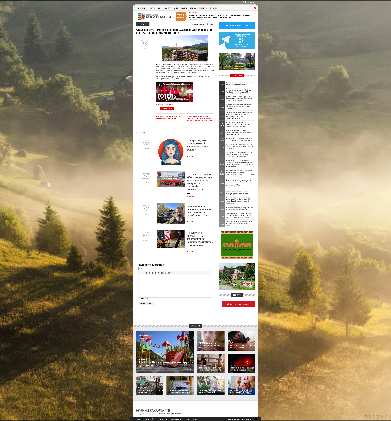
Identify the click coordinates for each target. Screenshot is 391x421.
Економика (202, 365)
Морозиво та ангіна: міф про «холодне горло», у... (241, 391)
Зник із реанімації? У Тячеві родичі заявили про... (209, 345)
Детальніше (191, 156)
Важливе (171, 387)
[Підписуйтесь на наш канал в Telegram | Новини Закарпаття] (237, 40)
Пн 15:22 (222, 98)
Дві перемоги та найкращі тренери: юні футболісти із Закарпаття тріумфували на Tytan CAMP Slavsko (239, 98)
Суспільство (203, 8)
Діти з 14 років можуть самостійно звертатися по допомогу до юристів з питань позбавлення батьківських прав (199, 118)
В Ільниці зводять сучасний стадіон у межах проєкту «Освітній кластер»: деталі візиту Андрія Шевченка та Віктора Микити (239, 200)
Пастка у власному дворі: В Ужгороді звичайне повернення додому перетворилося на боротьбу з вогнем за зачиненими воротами (240, 173)
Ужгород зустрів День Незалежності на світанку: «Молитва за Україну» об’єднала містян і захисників (239, 154)
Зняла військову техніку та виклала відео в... (242, 346)
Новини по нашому (142, 387)
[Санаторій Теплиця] (237, 276)
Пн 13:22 (222, 132)
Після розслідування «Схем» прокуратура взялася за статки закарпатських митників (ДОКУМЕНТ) (199, 181)
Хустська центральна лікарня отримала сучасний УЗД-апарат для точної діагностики (219, 16)
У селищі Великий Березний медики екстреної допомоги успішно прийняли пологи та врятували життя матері (239, 215)
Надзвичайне (142, 8)
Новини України (149, 419)
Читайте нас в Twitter (238, 26)
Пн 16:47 (222, 84)
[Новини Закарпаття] (155, 16)
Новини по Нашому (177, 419)
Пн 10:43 (222, 183)
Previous (252, 13)
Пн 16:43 (222, 91)
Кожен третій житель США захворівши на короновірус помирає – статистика (200, 238)
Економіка (193, 8)
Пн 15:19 (222, 106)
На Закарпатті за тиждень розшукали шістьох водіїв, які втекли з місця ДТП (239, 139)
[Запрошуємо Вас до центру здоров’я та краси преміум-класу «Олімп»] (237, 245)
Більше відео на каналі (239, 304)
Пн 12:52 (222, 154)
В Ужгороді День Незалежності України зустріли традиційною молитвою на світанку (239, 223)
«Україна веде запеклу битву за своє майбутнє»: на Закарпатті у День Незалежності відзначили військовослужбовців (239, 115)
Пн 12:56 (222, 146)
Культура (168, 8)
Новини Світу (163, 419)
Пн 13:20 (222, 139)
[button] (140, 273)
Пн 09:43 (222, 201)
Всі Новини (213, 8)
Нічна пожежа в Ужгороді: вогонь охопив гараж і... (242, 369)
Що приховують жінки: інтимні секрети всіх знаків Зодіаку (198, 145)
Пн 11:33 (222, 163)
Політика (152, 8)
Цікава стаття (167, 108)
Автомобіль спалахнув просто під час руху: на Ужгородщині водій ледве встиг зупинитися (240, 146)
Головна (137, 419)
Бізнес (160, 8)
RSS (188, 419)
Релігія (200, 387)
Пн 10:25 (222, 192)
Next (254, 13)
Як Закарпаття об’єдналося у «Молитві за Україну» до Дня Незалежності (239, 208)
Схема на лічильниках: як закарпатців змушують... (181, 391)
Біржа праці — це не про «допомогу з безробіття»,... (211, 369)
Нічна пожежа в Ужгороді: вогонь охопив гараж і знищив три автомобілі (240, 84)
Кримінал (184, 8)
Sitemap (195, 419)
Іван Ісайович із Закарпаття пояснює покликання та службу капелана (199, 210)
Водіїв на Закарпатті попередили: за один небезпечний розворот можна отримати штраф (238, 106)
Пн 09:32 (222, 208)
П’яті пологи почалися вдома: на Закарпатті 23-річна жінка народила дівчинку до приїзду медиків (238, 124)
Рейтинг (211, 24)
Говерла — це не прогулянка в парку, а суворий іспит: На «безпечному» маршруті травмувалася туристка (239, 192)
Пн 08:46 (222, 223)
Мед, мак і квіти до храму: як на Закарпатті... (211, 391)
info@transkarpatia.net (175, 414)
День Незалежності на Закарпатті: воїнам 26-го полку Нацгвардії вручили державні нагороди (239, 132)
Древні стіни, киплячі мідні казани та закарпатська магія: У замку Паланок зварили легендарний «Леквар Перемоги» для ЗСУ (239, 183)
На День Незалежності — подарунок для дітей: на (166, 363)
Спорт (176, 8)
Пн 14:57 (222, 115)
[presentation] (140, 273)
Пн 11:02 (222, 173)
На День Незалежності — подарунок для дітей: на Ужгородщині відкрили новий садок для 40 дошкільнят (238, 91)
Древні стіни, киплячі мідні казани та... (150, 391)
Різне (231, 387)
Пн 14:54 (222, 124)
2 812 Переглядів (199, 24)
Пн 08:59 (222, 215)
